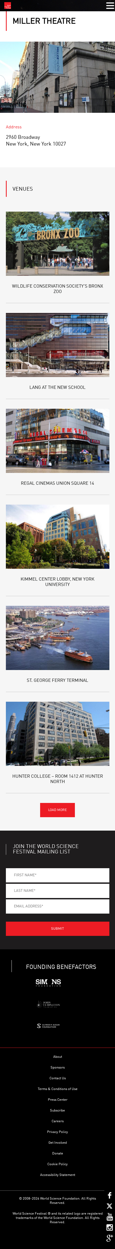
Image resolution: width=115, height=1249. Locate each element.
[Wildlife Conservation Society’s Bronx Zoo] (57, 244)
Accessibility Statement (57, 1175)
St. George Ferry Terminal (57, 680)
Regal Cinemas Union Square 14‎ (57, 483)
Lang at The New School (57, 387)
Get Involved (57, 1143)
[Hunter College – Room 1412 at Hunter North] (57, 734)
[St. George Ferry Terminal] (57, 638)
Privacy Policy (57, 1132)
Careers (58, 1121)
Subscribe (57, 1110)
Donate (57, 1153)
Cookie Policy (57, 1164)
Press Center (57, 1100)
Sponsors (58, 1067)
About (57, 1057)
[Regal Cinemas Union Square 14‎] (57, 441)
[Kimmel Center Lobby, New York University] (57, 537)
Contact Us (57, 1078)
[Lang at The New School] (57, 345)
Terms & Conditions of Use (58, 1089)
